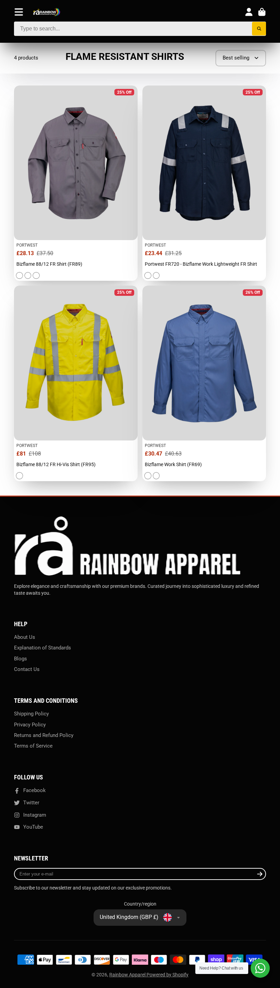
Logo (46, 12)
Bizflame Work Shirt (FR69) (204, 383)
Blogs (20, 659)
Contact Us (27, 669)
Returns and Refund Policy (43, 735)
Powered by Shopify (167, 974)
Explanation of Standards (42, 648)
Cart (262, 12)
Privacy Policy (30, 725)
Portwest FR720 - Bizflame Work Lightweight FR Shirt (204, 183)
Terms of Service (33, 746)
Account (249, 12)
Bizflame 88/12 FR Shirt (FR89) (76, 183)
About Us (24, 637)
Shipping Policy (31, 714)
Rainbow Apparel (127, 974)
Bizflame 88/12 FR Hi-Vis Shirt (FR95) (76, 383)
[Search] (259, 29)
